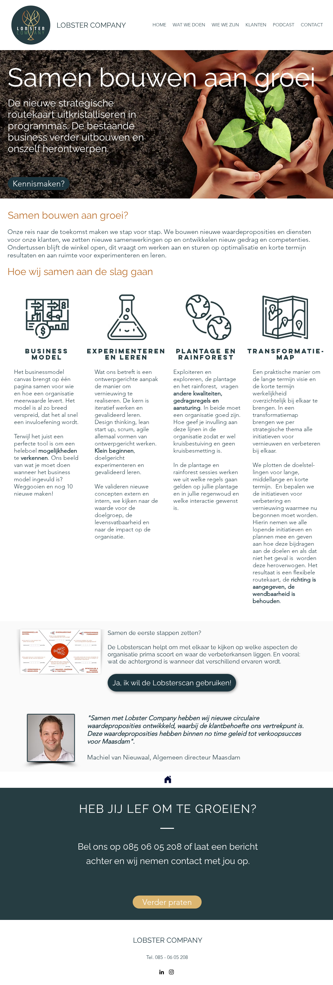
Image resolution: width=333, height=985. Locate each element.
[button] (172, 682)
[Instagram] (171, 972)
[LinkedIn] (161, 972)
